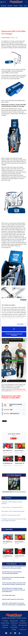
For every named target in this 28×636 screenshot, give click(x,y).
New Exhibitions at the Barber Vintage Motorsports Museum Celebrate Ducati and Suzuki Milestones (13, 590)
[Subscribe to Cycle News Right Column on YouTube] (14, 438)
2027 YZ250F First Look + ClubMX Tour (8, 450)
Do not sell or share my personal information (14, 334)
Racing (16, 5)
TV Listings (5, 620)
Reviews (10, 5)
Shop (25, 5)
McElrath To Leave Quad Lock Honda (10, 515)
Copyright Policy (14, 620)
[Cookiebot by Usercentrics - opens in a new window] (20, 300)
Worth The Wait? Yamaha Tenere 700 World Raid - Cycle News (20, 450)
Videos (21, 5)
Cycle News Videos (14, 434)
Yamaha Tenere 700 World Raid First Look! (20, 463)
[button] (25, 454)
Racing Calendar (5, 623)
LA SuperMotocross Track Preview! (8, 463)
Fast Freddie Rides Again (8, 595)
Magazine (3, 5)
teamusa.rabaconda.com (19, 391)
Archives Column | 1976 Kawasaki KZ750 (11, 507)
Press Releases (23, 623)
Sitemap (14, 629)
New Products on (11, 397)
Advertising (5, 625)
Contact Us (5, 627)
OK (14, 329)
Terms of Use (22, 629)
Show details (20, 324)
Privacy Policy (14, 623)
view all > (21, 564)
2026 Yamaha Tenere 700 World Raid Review (12, 511)
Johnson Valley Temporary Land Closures (13, 599)
